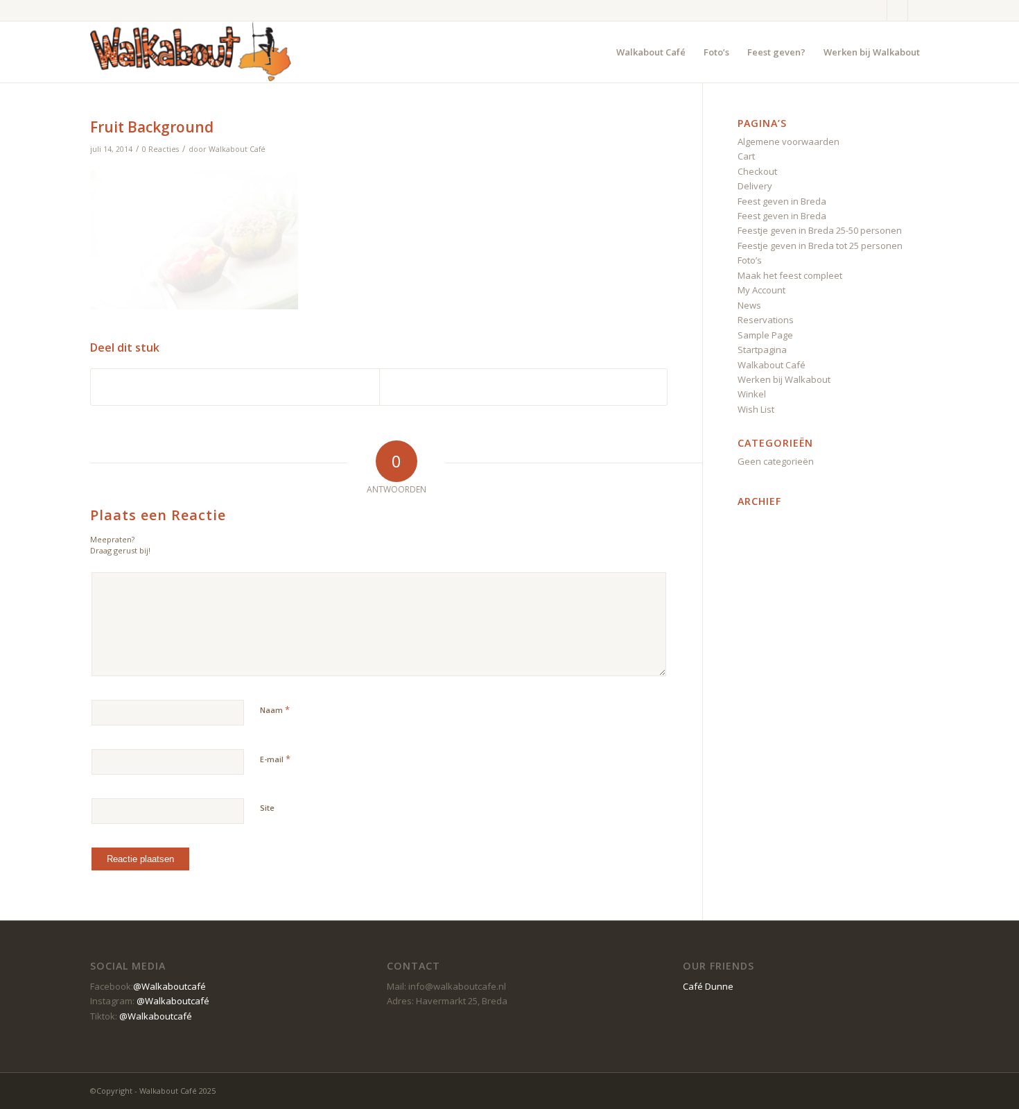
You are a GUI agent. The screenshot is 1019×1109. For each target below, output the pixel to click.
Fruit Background (152, 127)
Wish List (756, 409)
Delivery (755, 186)
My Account (761, 290)
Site (267, 807)
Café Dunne (708, 986)
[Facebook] (876, 10)
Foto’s (750, 260)
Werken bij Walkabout (784, 379)
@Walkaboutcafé (169, 986)
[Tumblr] (897, 10)
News (749, 305)
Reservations (766, 319)
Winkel (752, 394)
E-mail (275, 759)
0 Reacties (160, 149)
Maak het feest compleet (790, 275)
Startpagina (762, 349)
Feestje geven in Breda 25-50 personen (820, 230)
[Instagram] (918, 10)
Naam (275, 709)
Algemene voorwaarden (788, 141)
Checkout (757, 171)
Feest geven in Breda (782, 201)
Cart (746, 156)
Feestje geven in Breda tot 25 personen (820, 245)
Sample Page (765, 335)
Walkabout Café (237, 149)
